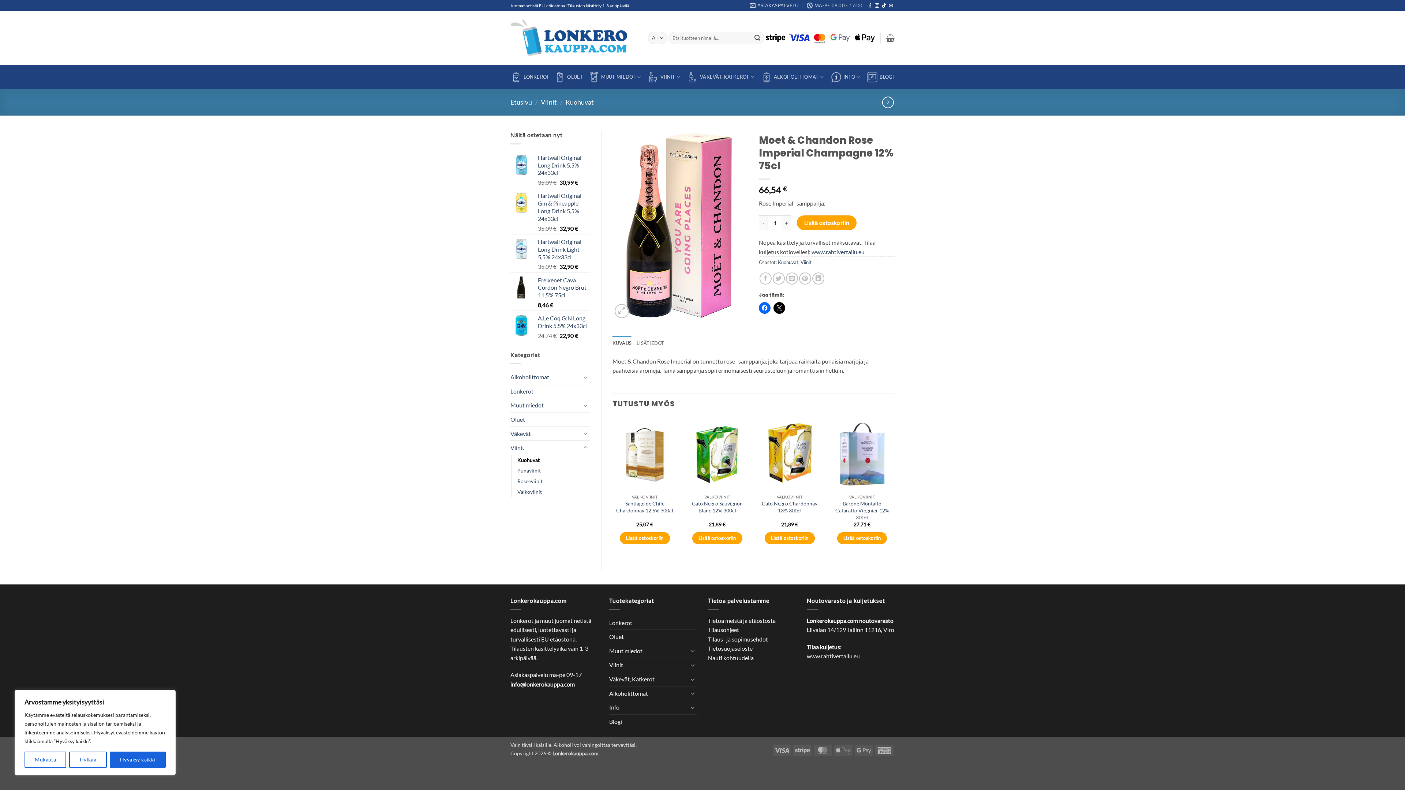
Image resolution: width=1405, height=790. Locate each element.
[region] (95, 732)
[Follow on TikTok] (884, 5)
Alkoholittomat (796, 77)
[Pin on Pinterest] (805, 278)
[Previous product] (887, 102)
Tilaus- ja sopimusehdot (738, 639)
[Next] (894, 487)
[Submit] (758, 38)
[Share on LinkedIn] (818, 278)
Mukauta (45, 759)
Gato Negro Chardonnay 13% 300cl (789, 507)
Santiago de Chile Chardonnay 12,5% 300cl (644, 507)
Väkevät (520, 433)
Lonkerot (536, 77)
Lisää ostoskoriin (827, 222)
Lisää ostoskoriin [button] (645, 538)
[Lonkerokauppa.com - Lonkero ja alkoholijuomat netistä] (573, 38)
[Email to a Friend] (792, 278)
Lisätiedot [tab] (650, 343)
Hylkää (88, 759)
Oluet (575, 77)
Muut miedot (618, 77)
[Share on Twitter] (779, 278)
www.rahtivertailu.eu (838, 251)
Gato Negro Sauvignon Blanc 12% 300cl (717, 507)
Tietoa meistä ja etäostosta (742, 620)
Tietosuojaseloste (730, 648)
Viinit (667, 77)
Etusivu (521, 102)
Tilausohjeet (723, 629)
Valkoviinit (529, 492)
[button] (890, 38)
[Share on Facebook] (766, 278)
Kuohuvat (580, 102)
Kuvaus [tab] (622, 343)
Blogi (887, 77)
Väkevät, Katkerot (724, 77)
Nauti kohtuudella (731, 657)
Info (849, 77)
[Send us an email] (891, 5)
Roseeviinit (530, 481)
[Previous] (612, 487)
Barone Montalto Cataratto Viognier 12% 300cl (862, 510)
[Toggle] (585, 377)
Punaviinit (529, 470)
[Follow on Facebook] (870, 5)
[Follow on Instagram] (877, 5)
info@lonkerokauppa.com (542, 684)
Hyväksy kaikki (138, 759)
